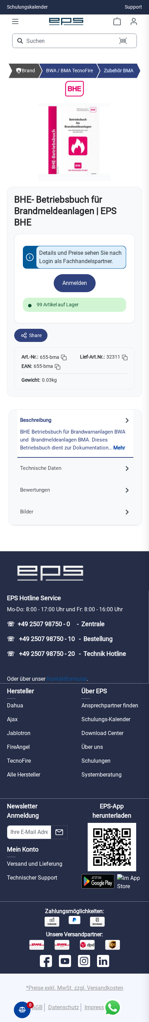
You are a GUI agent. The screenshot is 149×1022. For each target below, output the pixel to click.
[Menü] (15, 21)
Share (35, 335)
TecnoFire (19, 761)
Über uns (92, 747)
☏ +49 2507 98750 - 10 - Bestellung (60, 638)
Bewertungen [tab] (35, 490)
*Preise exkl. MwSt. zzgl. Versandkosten (74, 988)
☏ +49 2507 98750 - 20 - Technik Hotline (66, 653)
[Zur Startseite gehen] (66, 21)
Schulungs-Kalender (105, 719)
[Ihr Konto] (133, 21)
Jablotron (18, 733)
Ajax (12, 719)
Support (133, 7)
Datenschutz (63, 1007)
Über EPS (94, 691)
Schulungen (96, 761)
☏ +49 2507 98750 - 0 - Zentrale (56, 624)
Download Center (102, 733)
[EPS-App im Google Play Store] (97, 882)
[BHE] (74, 88)
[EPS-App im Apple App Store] (129, 882)
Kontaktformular (67, 679)
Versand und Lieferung (34, 864)
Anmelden (74, 283)
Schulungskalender (27, 7)
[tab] (75, 434)
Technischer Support (32, 877)
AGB (37, 1007)
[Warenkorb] (117, 21)
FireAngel (18, 747)
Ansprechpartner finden (109, 705)
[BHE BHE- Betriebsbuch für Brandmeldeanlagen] (74, 142)
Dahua (15, 705)
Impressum (98, 1007)
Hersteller (20, 691)
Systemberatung (101, 774)
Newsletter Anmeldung (23, 810)
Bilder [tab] (26, 512)
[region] (74, 142)
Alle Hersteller (23, 774)
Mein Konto (22, 849)
